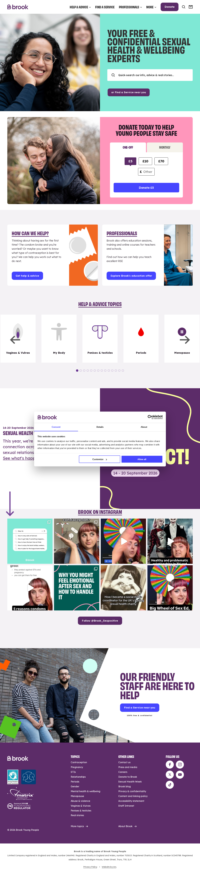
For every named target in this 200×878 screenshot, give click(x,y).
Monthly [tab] (164, 147)
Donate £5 (146, 187)
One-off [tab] (128, 147)
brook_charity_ (29, 521)
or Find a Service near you (128, 92)
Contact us (124, 762)
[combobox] (150, 75)
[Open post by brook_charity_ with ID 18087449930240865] (76, 541)
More (149, 7)
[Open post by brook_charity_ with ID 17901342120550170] (76, 587)
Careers (122, 771)
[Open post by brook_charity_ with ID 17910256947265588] (123, 541)
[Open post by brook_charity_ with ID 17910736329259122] (170, 541)
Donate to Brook (127, 776)
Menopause (77, 796)
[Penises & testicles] (100, 339)
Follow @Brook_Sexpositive (100, 620)
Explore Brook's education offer (131, 275)
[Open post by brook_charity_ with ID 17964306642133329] (170, 587)
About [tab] (144, 427)
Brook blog (124, 786)
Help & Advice (79, 7)
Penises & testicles (81, 810)
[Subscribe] (191, 6)
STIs (73, 771)
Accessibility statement (131, 800)
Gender (75, 786)
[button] (15, 340)
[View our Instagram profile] (180, 765)
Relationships (78, 776)
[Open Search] (183, 7)
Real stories (77, 815)
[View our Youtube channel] (180, 775)
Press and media (127, 767)
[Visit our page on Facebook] (170, 765)
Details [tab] (100, 427)
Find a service (104, 7)
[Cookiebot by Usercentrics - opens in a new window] (150, 417)
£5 (130, 161)
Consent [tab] (56, 427)
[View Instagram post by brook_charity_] (49, 560)
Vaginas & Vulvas (80, 805)
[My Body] (59, 339)
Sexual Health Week (130, 781)
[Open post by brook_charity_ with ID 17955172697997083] (123, 587)
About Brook (125, 826)
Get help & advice (27, 275)
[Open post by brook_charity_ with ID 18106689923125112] (30, 541)
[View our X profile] (170, 775)
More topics (77, 826)
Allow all (141, 459)
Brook (17, 7)
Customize (97, 459)
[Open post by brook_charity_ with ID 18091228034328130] (30, 587)
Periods (75, 781)
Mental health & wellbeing (85, 791)
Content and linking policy (133, 796)
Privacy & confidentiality (132, 791)
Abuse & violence (80, 800)
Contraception (79, 762)
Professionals (129, 7)
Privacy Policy (90, 867)
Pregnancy (77, 767)
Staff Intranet (126, 805)
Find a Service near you (139, 707)
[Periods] (141, 339)
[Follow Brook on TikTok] (170, 785)
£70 (161, 161)
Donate (170, 6)
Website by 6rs (109, 867)
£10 (145, 161)
